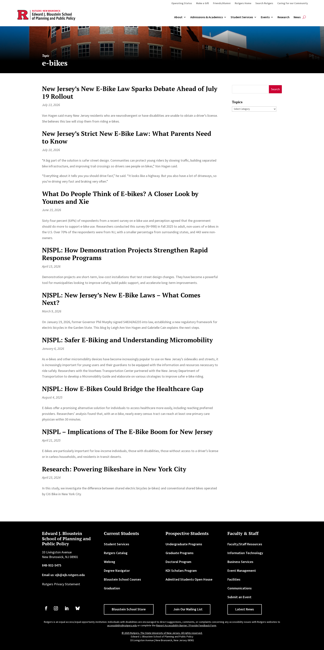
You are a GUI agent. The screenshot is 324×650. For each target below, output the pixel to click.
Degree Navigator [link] (117, 570)
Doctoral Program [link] (178, 562)
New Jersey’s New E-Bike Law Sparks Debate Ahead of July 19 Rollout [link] (129, 92)
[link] (46, 608)
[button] (275, 89)
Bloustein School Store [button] (129, 609)
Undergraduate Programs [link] (184, 544)
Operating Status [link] (181, 3)
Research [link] (284, 17)
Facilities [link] (233, 579)
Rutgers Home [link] (243, 3)
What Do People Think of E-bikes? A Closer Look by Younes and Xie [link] (120, 198)
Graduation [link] (112, 588)
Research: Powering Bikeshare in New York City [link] (114, 469)
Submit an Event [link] (239, 597)
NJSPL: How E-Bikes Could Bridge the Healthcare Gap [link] (122, 388)
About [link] (178, 17)
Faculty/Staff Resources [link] (244, 544)
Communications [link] (239, 588)
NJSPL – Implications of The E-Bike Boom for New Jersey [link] (127, 431)
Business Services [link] (240, 562)
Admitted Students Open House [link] (189, 579)
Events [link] (265, 17)
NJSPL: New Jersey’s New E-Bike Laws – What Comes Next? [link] (121, 299)
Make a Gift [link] (202, 3)
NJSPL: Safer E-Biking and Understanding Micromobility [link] (127, 340)
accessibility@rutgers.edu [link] (122, 625)
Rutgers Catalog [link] (116, 553)
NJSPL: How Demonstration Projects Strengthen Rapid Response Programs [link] (125, 254)
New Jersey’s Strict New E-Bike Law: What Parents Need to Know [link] (126, 137)
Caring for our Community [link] (292, 3)
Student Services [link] (242, 17)
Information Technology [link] (245, 553)
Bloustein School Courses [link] (122, 579)
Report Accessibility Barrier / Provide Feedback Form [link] (186, 625)
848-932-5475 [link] (51, 565)
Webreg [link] (109, 562)
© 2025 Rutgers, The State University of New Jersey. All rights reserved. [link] (162, 633)
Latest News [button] (244, 609)
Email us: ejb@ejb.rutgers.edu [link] (63, 575)
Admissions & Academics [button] (206, 17)
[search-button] (304, 17)
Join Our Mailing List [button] (187, 609)
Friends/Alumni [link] (222, 3)
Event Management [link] (241, 570)
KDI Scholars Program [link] (181, 570)
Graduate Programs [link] (180, 553)
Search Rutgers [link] (264, 3)
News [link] (297, 17)
